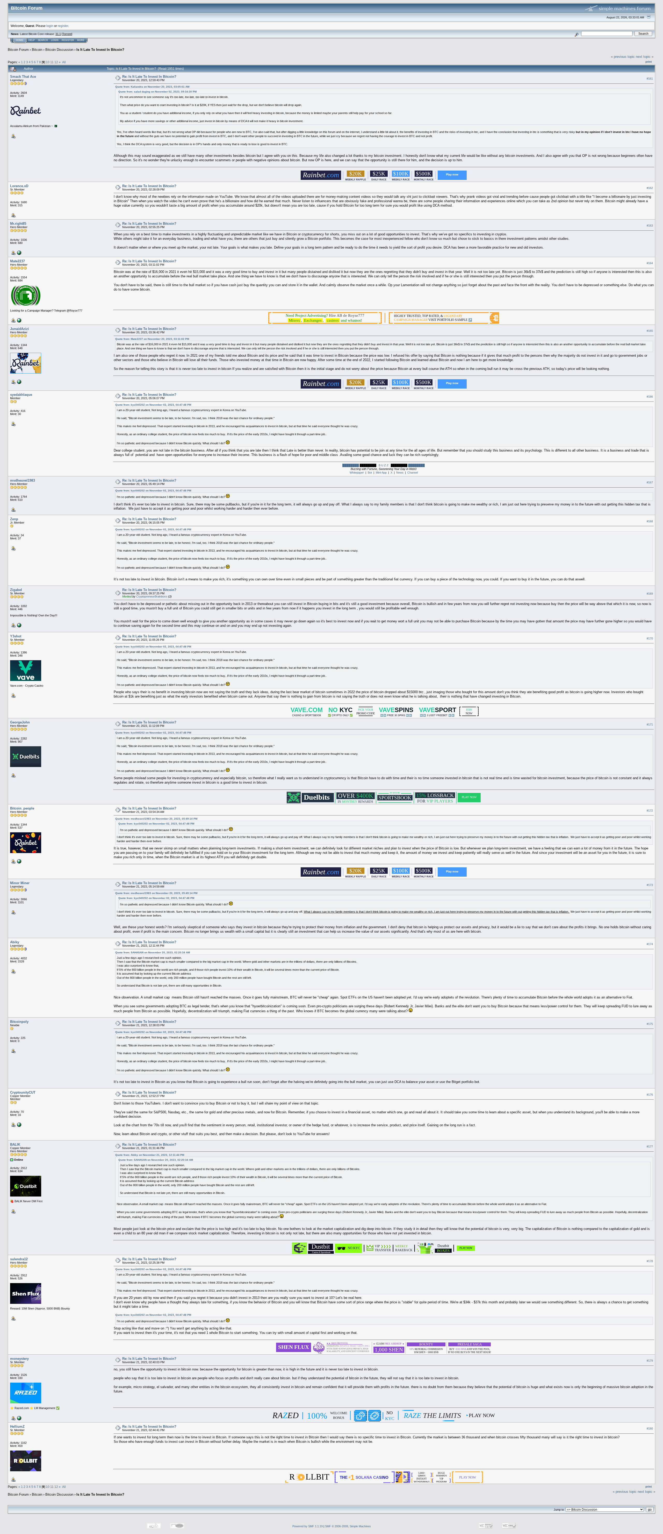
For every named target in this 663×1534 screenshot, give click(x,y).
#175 (650, 1023)
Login (55, 40)
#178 (650, 1261)
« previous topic (623, 57)
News (399, 472)
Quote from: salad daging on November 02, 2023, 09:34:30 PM (157, 91)
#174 (650, 944)
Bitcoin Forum (18, 50)
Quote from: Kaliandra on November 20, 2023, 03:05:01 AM (152, 86)
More (80, 40)
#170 (650, 638)
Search (43, 40)
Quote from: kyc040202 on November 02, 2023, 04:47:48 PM (153, 404)
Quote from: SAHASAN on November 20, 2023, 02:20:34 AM (152, 952)
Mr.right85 (18, 224)
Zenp (14, 519)
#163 (650, 225)
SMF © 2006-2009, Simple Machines (348, 1526)
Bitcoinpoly (19, 1022)
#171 (650, 724)
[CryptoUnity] (18, 1124)
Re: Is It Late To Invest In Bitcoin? (149, 77)
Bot (370, 472)
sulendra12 (19, 1259)
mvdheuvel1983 (22, 480)
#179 (650, 1360)
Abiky (14, 942)
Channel (412, 472)
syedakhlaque (21, 395)
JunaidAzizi (19, 329)
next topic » (644, 57)
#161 (650, 78)
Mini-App (381, 472)
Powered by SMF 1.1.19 (307, 1526)
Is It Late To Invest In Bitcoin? (100, 50)
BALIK (15, 1144)
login (49, 25)
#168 (650, 521)
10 (47, 62)
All (64, 62)
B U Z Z (383, 465)
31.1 (58, 34)
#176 (650, 1094)
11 (52, 62)
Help (31, 40)
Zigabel (16, 590)
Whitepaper (357, 472)
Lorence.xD (19, 186)
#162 (650, 187)
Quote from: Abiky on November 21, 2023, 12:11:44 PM (149, 1154)
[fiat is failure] (18, 1417)
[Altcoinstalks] (18, 252)
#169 (650, 593)
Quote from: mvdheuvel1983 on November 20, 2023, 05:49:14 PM (156, 818)
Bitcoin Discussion (59, 50)
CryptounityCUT (22, 1092)
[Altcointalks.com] (18, 625)
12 (56, 62)
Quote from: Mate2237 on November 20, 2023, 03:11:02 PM (152, 338)
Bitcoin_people (22, 808)
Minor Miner (20, 883)
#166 (650, 396)
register (63, 25)
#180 (650, 1428)
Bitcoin (37, 50)
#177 (650, 1146)
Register (68, 40)
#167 (650, 482)
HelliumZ (17, 1427)
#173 (650, 884)
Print (648, 61)
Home (19, 40)
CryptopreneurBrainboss (151, 596)
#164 (650, 263)
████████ (350, 465)
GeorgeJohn (20, 722)
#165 (650, 330)
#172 (650, 810)
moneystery (19, 1359)
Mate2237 (17, 261)
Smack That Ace (23, 77)
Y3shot (15, 636)
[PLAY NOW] (466, 1251)
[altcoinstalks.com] (18, 381)
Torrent (66, 34)
